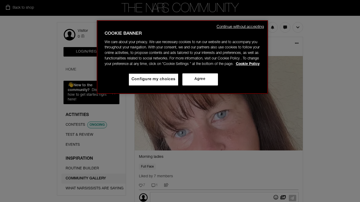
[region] (182, 57)
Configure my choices (154, 79)
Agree (199, 79)
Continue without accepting (240, 27)
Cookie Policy (248, 64)
